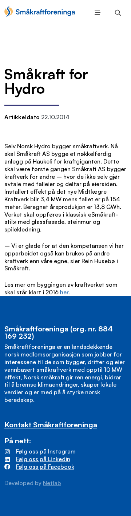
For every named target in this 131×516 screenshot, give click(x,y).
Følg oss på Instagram (46, 451)
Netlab (52, 483)
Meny (96, 12)
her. (65, 292)
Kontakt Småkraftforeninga (50, 424)
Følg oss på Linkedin (43, 459)
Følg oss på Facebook (45, 466)
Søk (116, 12)
